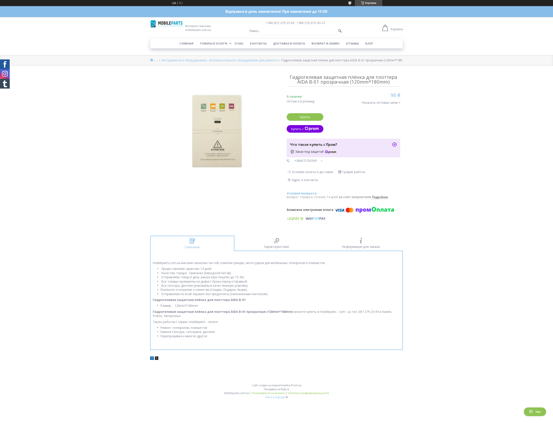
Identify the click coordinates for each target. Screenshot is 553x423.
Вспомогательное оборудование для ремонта (243, 60)
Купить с (297, 129)
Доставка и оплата (289, 43)
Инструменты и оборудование (183, 60)
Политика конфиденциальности (308, 393)
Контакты (258, 43)
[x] (156, 359)
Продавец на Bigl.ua (276, 389)
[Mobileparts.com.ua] (166, 23)
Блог (369, 43)
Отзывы (352, 43)
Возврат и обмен (325, 43)
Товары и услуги (213, 43)
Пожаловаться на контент (268, 393)
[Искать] (340, 31)
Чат (538, 411)
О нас (239, 43)
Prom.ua (296, 385)
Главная (186, 43)
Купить (305, 117)
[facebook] (152, 359)
